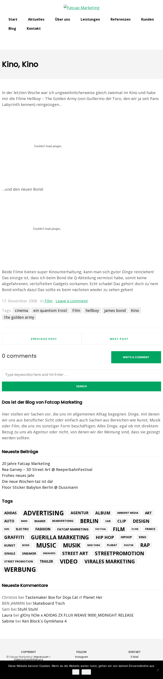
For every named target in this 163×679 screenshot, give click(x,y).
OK (76, 672)
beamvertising (62, 521)
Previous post (44, 339)
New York (93, 545)
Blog (12, 28)
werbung (20, 569)
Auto (9, 521)
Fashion (43, 529)
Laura (7, 615)
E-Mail (134, 657)
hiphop (126, 537)
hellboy (92, 310)
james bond (115, 310)
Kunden (147, 19)
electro (22, 529)
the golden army (19, 317)
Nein (86, 672)
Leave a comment (72, 300)
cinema (21, 310)
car (108, 521)
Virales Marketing (109, 561)
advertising (43, 513)
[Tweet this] (145, 301)
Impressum (41, 657)
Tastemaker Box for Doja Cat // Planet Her (64, 597)
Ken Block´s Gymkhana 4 (44, 621)
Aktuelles (36, 19)
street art (75, 553)
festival (100, 529)
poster (128, 545)
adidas (10, 513)
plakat (112, 545)
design (141, 521)
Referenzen (121, 19)
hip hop (105, 537)
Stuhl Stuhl (28, 609)
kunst (9, 545)
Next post (119, 339)
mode (25, 545)
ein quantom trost (50, 310)
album (102, 513)
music (46, 545)
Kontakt (34, 28)
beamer (39, 521)
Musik (71, 545)
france (150, 529)
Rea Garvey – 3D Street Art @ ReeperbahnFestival (47, 469)
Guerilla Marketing (60, 537)
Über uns (62, 19)
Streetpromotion (119, 553)
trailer (46, 561)
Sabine (8, 621)
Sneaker (29, 553)
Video (69, 561)
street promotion (18, 561)
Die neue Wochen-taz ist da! (27, 481)
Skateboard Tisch (49, 603)
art (148, 512)
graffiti (14, 537)
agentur (80, 512)
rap (145, 545)
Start (12, 19)
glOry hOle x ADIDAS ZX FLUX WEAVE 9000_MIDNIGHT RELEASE (76, 615)
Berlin (89, 521)
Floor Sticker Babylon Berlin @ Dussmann (40, 487)
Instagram (81, 657)
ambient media (127, 513)
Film (48, 300)
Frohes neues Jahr (18, 475)
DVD (6, 529)
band (24, 521)
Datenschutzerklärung (28, 659)
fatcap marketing (73, 529)
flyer (135, 529)
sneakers (49, 553)
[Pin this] (158, 301)
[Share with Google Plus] (152, 301)
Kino (135, 310)
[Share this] (139, 301)
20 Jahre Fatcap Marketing (26, 463)
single (9, 553)
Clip (121, 521)
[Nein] (158, 670)
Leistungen (90, 19)
